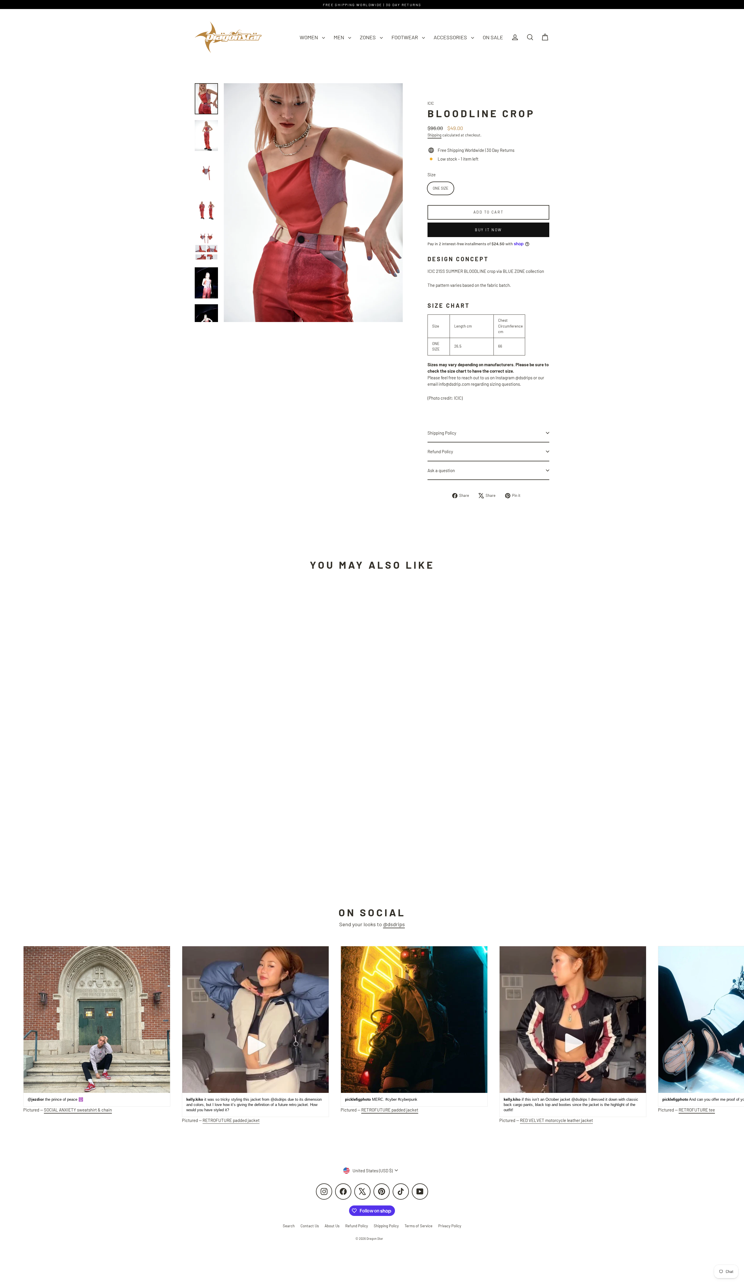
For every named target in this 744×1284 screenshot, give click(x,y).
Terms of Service (418, 1225)
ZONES (368, 37)
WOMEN (309, 37)
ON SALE (493, 37)
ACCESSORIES (451, 37)
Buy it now (488, 229)
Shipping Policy (442, 432)
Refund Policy (440, 451)
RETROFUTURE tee (697, 1109)
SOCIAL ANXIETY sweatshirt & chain (78, 1109)
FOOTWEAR (405, 37)
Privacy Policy (449, 1225)
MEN (339, 37)
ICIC (431, 103)
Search (289, 1225)
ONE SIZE (440, 188)
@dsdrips (394, 924)
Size (432, 174)
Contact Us (310, 1225)
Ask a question (441, 470)
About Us (332, 1225)
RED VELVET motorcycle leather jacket (556, 1120)
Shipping (434, 135)
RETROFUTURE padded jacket (231, 1120)
